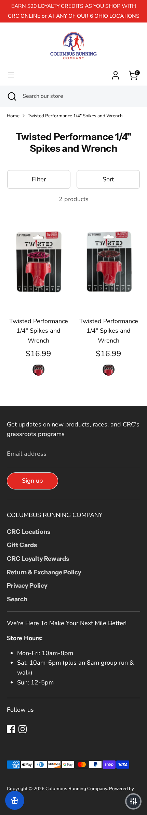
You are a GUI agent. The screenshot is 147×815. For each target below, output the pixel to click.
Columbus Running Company (76, 788)
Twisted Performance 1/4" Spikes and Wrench (75, 115)
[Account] (115, 73)
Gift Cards (22, 545)
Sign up (32, 481)
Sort (108, 179)
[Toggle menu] (11, 75)
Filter (39, 179)
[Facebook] (11, 729)
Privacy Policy (27, 585)
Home (13, 115)
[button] (133, 801)
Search (17, 599)
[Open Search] (11, 96)
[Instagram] (22, 729)
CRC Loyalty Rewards (38, 558)
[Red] (38, 369)
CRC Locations (28, 531)
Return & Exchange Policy (44, 572)
